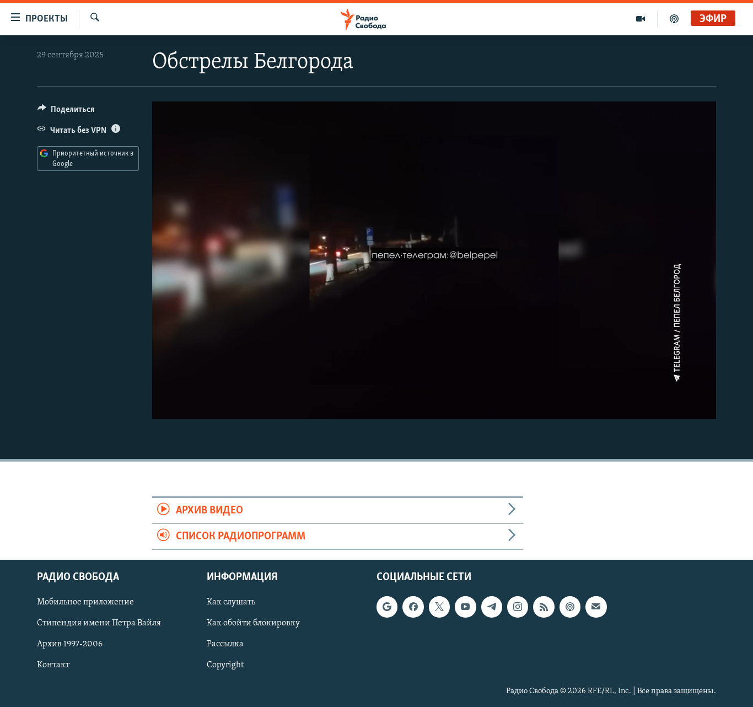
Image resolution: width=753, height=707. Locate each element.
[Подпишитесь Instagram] (517, 607)
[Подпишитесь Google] (386, 607)
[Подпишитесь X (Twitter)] (439, 607)
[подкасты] (674, 18)
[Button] (66, 111)
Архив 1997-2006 (70, 644)
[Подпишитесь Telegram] (491, 607)
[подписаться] (595, 607)
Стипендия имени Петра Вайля (99, 623)
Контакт (53, 665)
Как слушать (231, 602)
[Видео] (641, 18)
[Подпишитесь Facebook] (412, 607)
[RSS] (543, 607)
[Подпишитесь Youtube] (465, 607)
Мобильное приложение (85, 602)
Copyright (225, 665)
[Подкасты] (570, 607)
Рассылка (225, 644)
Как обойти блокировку (253, 623)
